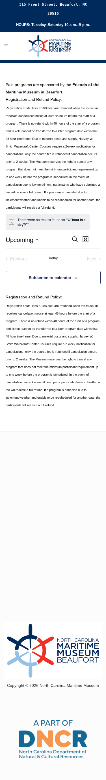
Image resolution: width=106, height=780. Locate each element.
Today (53, 258)
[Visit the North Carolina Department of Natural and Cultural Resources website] (53, 738)
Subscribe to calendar (50, 277)
